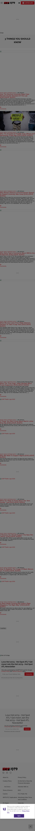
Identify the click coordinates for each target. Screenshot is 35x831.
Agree (19, 816)
